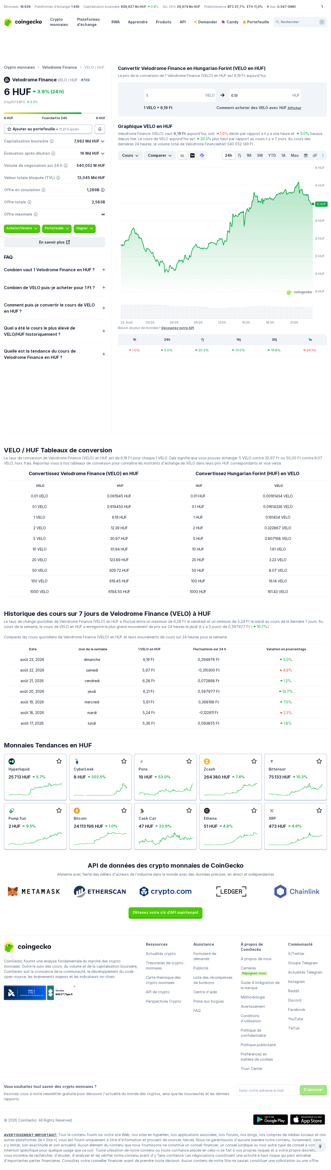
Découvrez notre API (177, 328)
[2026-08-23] (306, 155)
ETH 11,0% (255, 7)
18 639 (25, 7)
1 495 (75, 7)
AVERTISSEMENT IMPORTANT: (30, 1135)
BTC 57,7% (236, 7)
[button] (54, 242)
